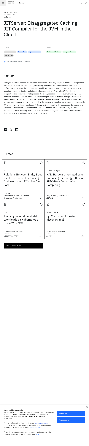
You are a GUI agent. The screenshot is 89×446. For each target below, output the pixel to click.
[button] (87, 407)
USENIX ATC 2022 (10, 12)
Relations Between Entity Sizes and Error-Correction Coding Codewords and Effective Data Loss (23, 180)
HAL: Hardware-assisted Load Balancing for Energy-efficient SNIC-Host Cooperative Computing (65, 180)
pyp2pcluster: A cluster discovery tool (61, 217)
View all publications (13, 246)
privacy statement (36, 427)
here (37, 434)
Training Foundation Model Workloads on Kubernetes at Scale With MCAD (21, 219)
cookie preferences (42, 423)
